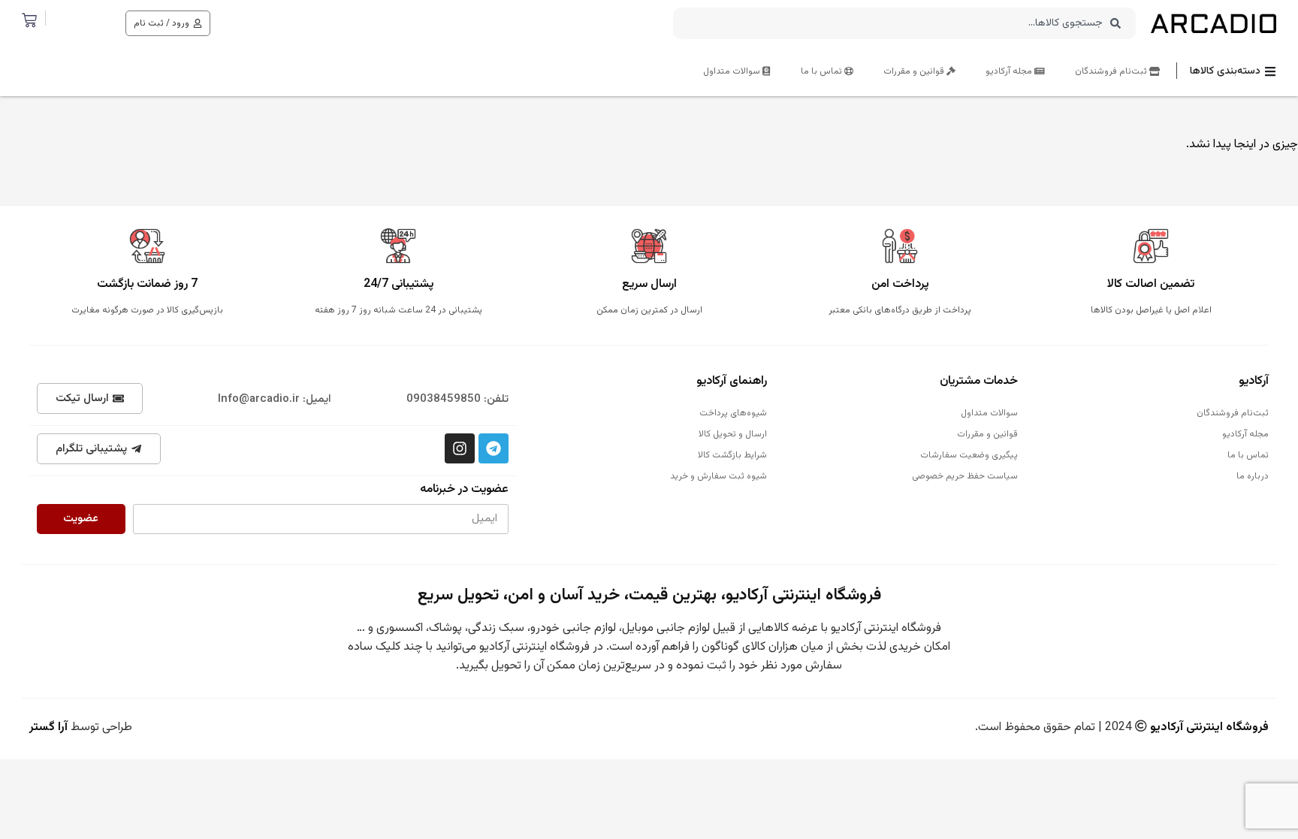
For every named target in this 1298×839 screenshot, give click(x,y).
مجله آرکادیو (1010, 71)
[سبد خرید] (29, 20)
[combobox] (904, 23)
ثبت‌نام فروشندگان (1112, 71)
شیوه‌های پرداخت (733, 413)
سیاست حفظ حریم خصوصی (965, 476)
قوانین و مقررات (914, 71)
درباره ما (1252, 476)
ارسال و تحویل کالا (733, 434)
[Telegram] (493, 448)
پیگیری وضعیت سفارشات (969, 455)
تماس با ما (822, 71)
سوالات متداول (732, 71)
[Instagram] (460, 448)
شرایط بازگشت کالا (732, 455)
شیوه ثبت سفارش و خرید (718, 476)
